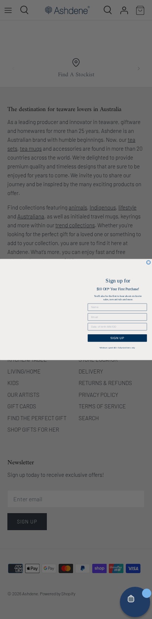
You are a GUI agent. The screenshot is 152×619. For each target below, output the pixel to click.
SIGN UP (117, 337)
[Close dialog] (148, 262)
